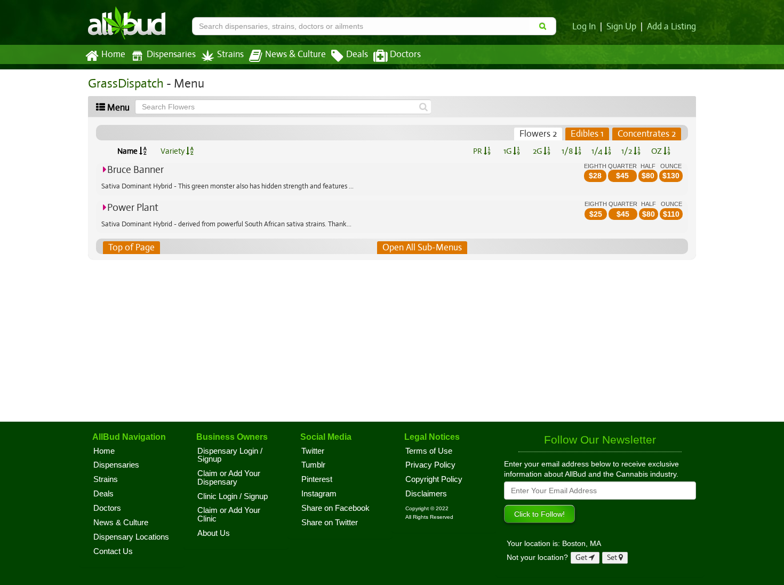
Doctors (405, 54)
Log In (584, 26)
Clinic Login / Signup (232, 496)
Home (113, 54)
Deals (357, 54)
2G (538, 151)
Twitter (312, 451)
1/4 (597, 151)
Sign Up (621, 26)
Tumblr (313, 465)
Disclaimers (426, 493)
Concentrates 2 (647, 133)
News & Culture (295, 54)
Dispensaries (171, 54)
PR (478, 151)
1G (508, 151)
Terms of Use (428, 451)
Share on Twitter (329, 522)
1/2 (627, 151)
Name (128, 151)
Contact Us (113, 551)
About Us (213, 533)
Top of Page (131, 247)
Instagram (319, 493)
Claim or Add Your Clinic (228, 514)
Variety (173, 151)
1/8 (568, 151)
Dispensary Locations (131, 537)
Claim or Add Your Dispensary (228, 477)
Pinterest (316, 479)
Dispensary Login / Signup (229, 455)
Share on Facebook (335, 508)
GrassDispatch (126, 83)
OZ (657, 151)
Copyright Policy (433, 479)
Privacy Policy (430, 465)
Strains (230, 54)
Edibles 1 (587, 133)
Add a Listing (671, 26)
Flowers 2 (538, 133)
